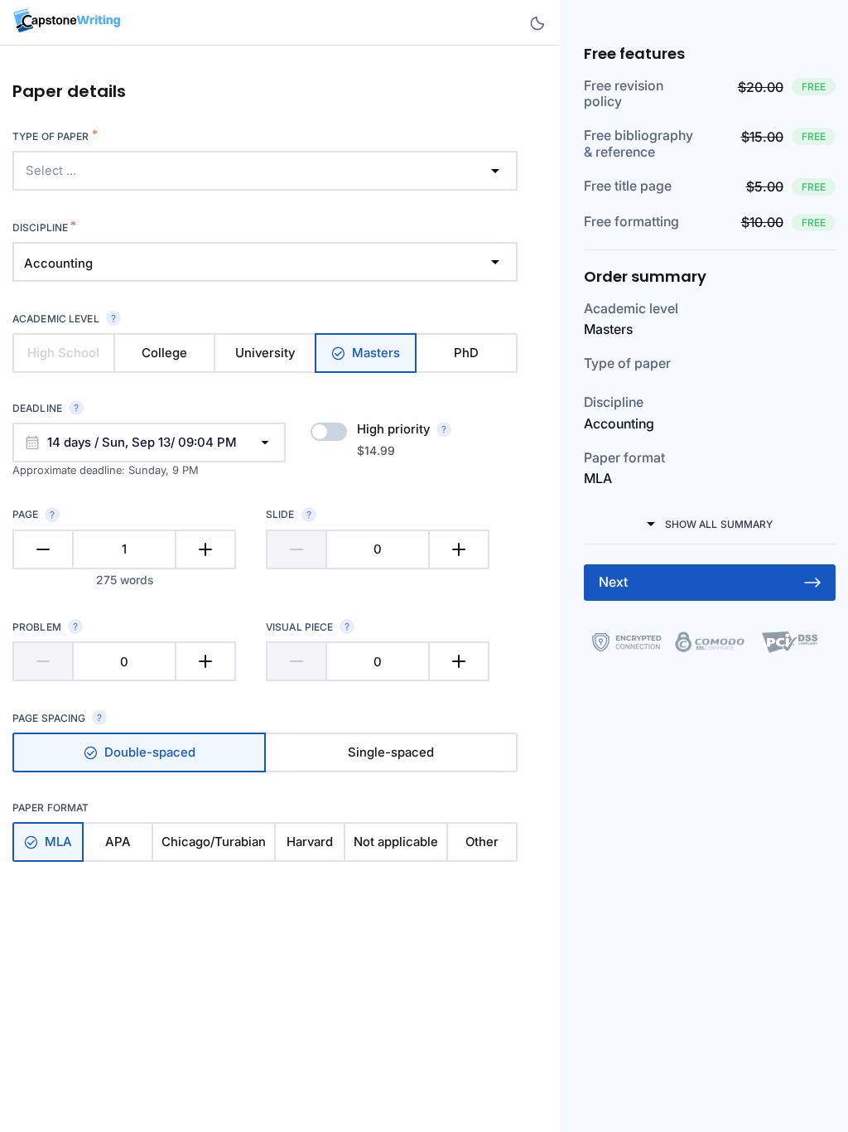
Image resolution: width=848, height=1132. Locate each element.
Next (613, 581)
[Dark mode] (537, 23)
